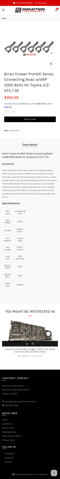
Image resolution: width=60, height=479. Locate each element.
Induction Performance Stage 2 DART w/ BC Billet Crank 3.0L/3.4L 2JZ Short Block (30, 350)
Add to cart (30, 119)
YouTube (8, 462)
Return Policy (8, 428)
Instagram (10, 453)
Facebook (9, 458)
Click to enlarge (51, 63)
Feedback (43, 474)
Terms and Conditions (12, 436)
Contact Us (7, 424)
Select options (27, 343)
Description (30, 144)
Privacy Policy (8, 440)
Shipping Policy (9, 432)
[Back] (4, 18)
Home (4, 420)
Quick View (33, 343)
